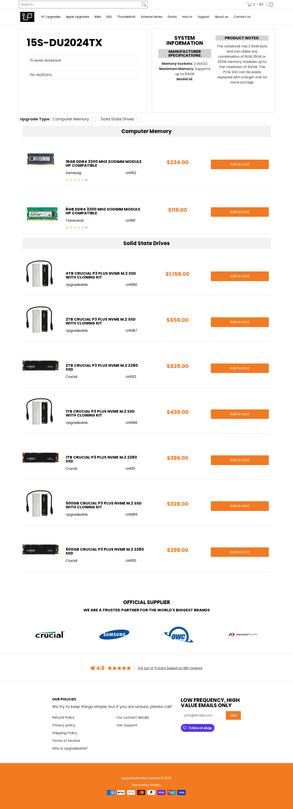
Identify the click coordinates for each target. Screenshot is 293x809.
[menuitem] (255, 4)
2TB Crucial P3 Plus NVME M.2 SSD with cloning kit (101, 321)
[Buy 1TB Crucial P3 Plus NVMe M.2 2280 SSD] (40, 457)
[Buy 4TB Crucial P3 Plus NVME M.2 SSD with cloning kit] (40, 273)
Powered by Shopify (146, 785)
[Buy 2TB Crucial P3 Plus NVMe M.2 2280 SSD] (40, 366)
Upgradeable (77, 284)
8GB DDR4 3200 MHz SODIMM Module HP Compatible (103, 211)
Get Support (126, 725)
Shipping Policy (64, 732)
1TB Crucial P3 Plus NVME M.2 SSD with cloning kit (100, 413)
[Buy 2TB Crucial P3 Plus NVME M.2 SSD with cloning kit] (40, 319)
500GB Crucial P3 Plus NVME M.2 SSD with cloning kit (104, 505)
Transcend (74, 220)
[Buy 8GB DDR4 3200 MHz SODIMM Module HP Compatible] (40, 209)
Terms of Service (66, 740)
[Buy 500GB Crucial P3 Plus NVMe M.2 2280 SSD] (40, 549)
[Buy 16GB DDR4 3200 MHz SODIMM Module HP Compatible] (40, 162)
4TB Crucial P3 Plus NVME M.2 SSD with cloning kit (101, 275)
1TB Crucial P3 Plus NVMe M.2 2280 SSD (101, 459)
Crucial (71, 376)
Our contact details (132, 717)
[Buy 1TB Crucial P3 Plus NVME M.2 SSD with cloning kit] (40, 411)
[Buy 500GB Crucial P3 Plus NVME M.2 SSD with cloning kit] (40, 503)
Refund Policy (63, 717)
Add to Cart (239, 276)
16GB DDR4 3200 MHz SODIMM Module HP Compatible (104, 163)
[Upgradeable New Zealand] (27, 16)
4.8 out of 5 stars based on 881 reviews (170, 668)
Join (233, 715)
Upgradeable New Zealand (140, 778)
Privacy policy (63, 725)
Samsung (73, 172)
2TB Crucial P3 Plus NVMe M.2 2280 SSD (102, 367)
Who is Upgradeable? (70, 748)
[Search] (143, 4)
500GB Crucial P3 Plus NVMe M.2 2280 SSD (105, 551)
